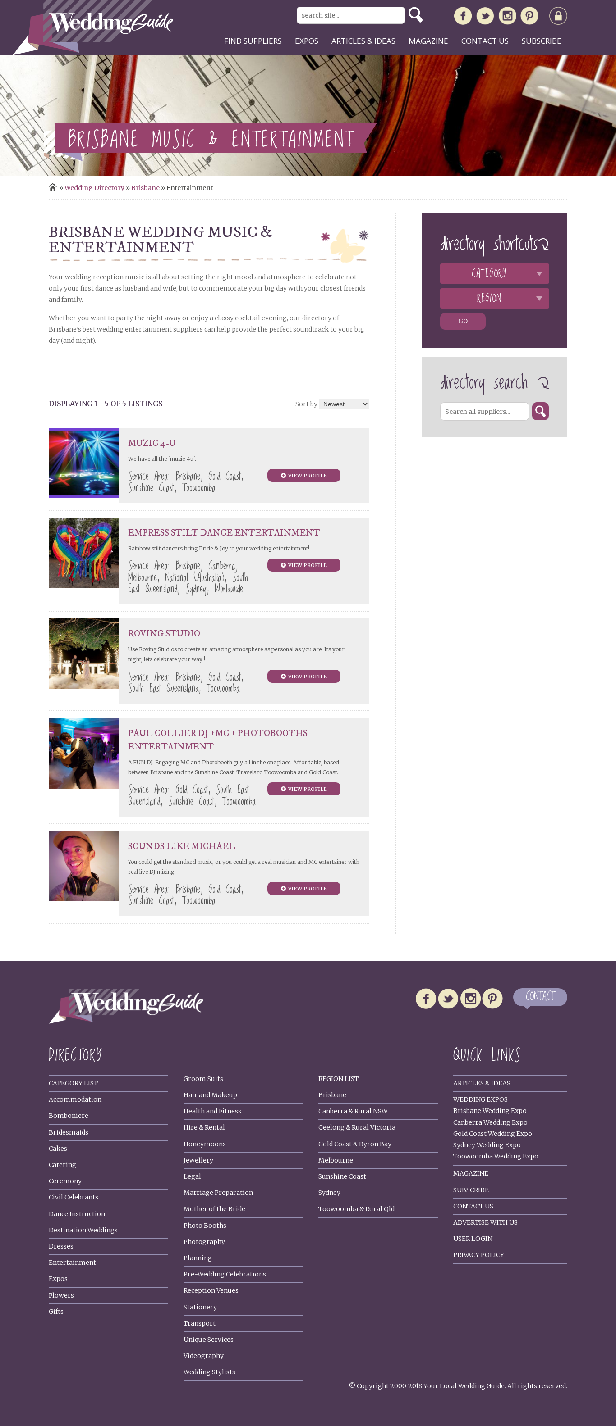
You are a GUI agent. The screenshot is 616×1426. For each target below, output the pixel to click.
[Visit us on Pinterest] (529, 17)
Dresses (61, 1246)
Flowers (61, 1295)
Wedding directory (94, 188)
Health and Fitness (212, 1111)
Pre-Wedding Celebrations (225, 1274)
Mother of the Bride (214, 1209)
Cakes (58, 1148)
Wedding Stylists (209, 1372)
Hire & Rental (204, 1127)
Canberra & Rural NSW (353, 1111)
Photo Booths (205, 1226)
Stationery (200, 1307)
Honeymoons (205, 1144)
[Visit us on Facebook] (463, 17)
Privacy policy (478, 1255)
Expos (306, 41)
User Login (472, 1239)
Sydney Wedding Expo (487, 1145)
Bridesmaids (68, 1132)
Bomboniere (68, 1116)
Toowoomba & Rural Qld (356, 1209)
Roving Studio (164, 634)
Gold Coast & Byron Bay (354, 1144)
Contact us (485, 41)
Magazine (428, 41)
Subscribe (541, 41)
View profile (307, 475)
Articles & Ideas (481, 1083)
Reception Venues (211, 1290)
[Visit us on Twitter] (485, 17)
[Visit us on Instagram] (507, 17)
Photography (204, 1242)
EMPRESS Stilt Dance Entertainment (224, 533)
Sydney (329, 1193)
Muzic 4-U (152, 443)
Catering (62, 1165)
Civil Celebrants (73, 1197)
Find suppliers (253, 41)
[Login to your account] (558, 17)
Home (53, 187)
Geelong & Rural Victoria (356, 1127)
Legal (192, 1176)
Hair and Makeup (210, 1095)
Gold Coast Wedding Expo (492, 1134)
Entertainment (72, 1262)
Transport (200, 1323)
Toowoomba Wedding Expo (495, 1156)
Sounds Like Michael (181, 846)
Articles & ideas (363, 41)
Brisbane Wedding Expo (490, 1111)
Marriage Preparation (218, 1193)
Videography (204, 1356)
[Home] (93, 53)
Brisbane (145, 188)
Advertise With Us (485, 1222)
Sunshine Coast (342, 1176)
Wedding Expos (480, 1099)
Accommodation (75, 1099)
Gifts (56, 1312)
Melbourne (335, 1160)
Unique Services (209, 1339)
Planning (198, 1258)
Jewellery (198, 1160)
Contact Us (473, 1206)
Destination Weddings (83, 1230)
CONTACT (540, 997)
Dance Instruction (77, 1214)
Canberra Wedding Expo (490, 1122)
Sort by (306, 404)
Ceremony (65, 1181)
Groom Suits (203, 1079)
